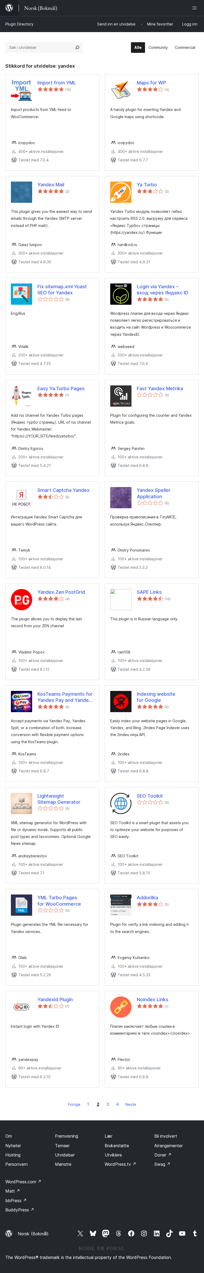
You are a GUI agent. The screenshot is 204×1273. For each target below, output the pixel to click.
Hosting (12, 1155)
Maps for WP (151, 82)
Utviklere (113, 1155)
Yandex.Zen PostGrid (61, 592)
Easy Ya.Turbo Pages (61, 388)
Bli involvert (165, 1136)
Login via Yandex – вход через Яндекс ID (162, 289)
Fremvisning (66, 1136)
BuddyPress (19, 1209)
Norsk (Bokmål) (33, 1233)
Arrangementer (168, 1145)
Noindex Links (152, 999)
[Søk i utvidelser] (77, 47)
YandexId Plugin (55, 999)
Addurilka (147, 897)
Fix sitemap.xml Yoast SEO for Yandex (62, 289)
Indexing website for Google (156, 697)
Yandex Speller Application (154, 493)
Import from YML (56, 82)
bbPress (16, 1200)
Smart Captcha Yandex (63, 490)
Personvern (16, 1164)
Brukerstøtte (117, 1145)
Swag (162, 1164)
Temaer (62, 1145)
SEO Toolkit (150, 796)
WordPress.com (23, 1181)
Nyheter (13, 1145)
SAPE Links (149, 592)
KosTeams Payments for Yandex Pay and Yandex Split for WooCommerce (65, 697)
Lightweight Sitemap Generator (58, 799)
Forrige (74, 1104)
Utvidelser (65, 1155)
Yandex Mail (50, 184)
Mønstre (63, 1164)
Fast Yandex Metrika (160, 388)
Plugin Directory (19, 24)
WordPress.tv (120, 1164)
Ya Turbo (147, 184)
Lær (108, 1136)
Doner (163, 1155)
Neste (130, 1104)
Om (8, 1136)
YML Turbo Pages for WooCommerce (59, 900)
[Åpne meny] (195, 8)
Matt (12, 1191)
